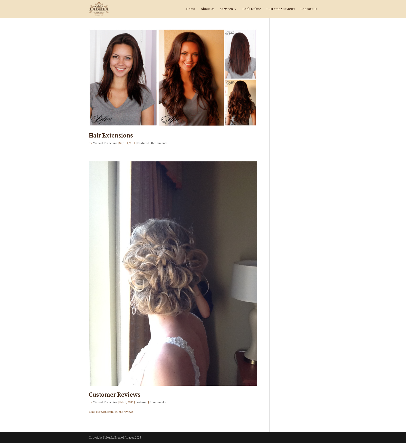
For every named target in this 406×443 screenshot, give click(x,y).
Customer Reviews (280, 9)
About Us (207, 9)
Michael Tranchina (105, 143)
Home (191, 9)
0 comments (159, 143)
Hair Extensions (111, 135)
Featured (143, 143)
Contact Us (308, 9)
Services (226, 9)
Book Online (251, 9)
